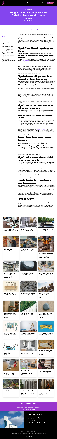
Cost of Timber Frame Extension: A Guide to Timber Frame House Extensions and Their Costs (27, 372)
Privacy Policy (19, 433)
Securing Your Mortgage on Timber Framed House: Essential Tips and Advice (10, 373)
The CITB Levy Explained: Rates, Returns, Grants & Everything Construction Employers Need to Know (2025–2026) (46, 255)
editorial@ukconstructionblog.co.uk (34, 434)
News (32, 2)
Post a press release (28, 436)
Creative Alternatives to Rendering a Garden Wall (9, 391)
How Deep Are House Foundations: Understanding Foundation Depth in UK (10, 295)
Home (4, 29)
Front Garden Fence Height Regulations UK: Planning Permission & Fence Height (27, 315)
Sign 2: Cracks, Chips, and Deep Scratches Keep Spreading (7, 41)
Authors (44, 433)
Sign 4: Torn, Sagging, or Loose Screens (7, 53)
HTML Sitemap (13, 433)
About (22, 2)
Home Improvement (28, 9)
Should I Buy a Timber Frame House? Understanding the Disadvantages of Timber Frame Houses (45, 372)
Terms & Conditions (33, 433)
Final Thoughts (4, 62)
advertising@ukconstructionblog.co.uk (28, 409)
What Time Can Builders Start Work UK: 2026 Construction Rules (28, 231)
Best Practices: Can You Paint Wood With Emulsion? (28, 334)
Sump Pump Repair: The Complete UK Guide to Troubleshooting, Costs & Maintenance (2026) (10, 275)
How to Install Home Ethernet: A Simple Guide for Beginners (46, 334)
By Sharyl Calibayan (28, 18)
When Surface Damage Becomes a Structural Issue (8, 44)
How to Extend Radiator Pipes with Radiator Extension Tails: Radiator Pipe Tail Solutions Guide (28, 392)
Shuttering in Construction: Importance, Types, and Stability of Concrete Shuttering (45, 392)
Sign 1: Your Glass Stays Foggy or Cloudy (8, 36)
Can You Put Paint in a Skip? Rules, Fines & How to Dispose (28, 250)
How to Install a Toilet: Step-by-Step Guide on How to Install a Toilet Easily (27, 273)
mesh (35, 148)
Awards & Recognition (26, 433)
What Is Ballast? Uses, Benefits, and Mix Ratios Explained (28, 294)
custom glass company (41, 129)
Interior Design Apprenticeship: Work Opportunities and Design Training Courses (46, 275)
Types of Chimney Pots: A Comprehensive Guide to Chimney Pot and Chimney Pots (45, 295)
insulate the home (26, 60)
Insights (27, 2)
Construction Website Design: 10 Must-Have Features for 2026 (11, 230)
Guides (37, 2)
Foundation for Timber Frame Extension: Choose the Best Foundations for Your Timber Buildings (45, 352)
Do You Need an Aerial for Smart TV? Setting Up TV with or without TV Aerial (10, 335)
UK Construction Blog (10, 2)
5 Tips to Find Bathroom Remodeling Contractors (27, 352)
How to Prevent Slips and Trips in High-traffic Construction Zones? (46, 231)
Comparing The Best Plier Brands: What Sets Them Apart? (9, 353)
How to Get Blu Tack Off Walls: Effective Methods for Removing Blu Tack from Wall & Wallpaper (46, 315)
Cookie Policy (40, 433)
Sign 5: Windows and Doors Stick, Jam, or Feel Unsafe (7, 59)
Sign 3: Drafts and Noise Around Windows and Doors (7, 47)
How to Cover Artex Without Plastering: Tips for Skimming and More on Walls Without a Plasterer (10, 315)
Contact (33, 426)
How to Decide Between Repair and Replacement (8, 61)
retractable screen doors (32, 42)
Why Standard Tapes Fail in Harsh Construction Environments (10, 249)
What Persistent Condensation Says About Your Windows (8, 38)
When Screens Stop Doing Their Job (8, 56)
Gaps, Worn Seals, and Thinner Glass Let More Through (8, 50)
